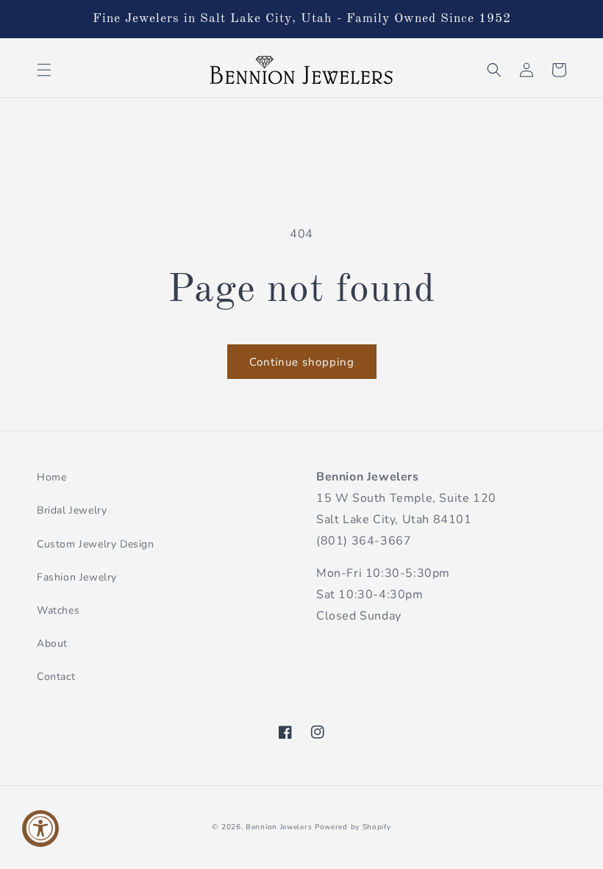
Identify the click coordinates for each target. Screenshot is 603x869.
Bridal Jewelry (72, 510)
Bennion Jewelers (279, 827)
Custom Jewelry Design (95, 544)
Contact (56, 677)
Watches (58, 610)
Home (51, 477)
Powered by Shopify (353, 827)
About (52, 643)
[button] (44, 70)
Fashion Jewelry (77, 577)
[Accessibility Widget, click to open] (40, 828)
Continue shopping (301, 362)
